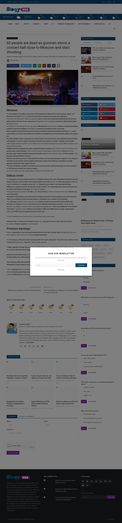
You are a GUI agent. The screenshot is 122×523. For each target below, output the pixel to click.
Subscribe (81, 265)
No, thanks (61, 270)
